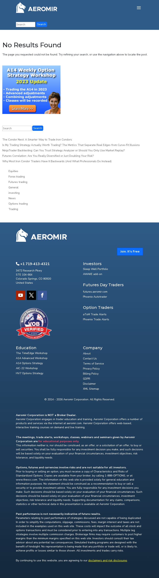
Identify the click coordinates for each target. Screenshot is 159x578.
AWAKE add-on (92, 274)
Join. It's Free (130, 251)
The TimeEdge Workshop (32, 353)
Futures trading (18, 182)
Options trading (18, 204)
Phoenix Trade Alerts (96, 319)
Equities (13, 171)
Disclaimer (89, 384)
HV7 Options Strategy (29, 373)
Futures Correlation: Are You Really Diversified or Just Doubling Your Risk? (48, 156)
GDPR (86, 379)
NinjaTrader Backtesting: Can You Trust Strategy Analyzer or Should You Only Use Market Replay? (63, 150)
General (13, 187)
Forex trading (17, 176)
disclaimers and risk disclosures (107, 560)
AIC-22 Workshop (27, 368)
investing (14, 193)
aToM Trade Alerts (94, 314)
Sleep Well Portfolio (95, 269)
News (12, 198)
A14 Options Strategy (29, 363)
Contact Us (90, 358)
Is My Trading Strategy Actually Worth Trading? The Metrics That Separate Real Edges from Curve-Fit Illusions (71, 145)
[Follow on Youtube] (20, 295)
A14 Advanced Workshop (32, 358)
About (87, 353)
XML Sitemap (91, 389)
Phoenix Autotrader (95, 297)
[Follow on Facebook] (42, 295)
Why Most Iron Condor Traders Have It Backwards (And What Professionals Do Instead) (56, 161)
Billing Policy (91, 374)
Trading (13, 209)
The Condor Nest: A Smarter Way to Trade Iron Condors (37, 139)
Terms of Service (93, 363)
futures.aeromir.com (95, 292)
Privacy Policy (91, 368)
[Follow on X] (31, 295)
